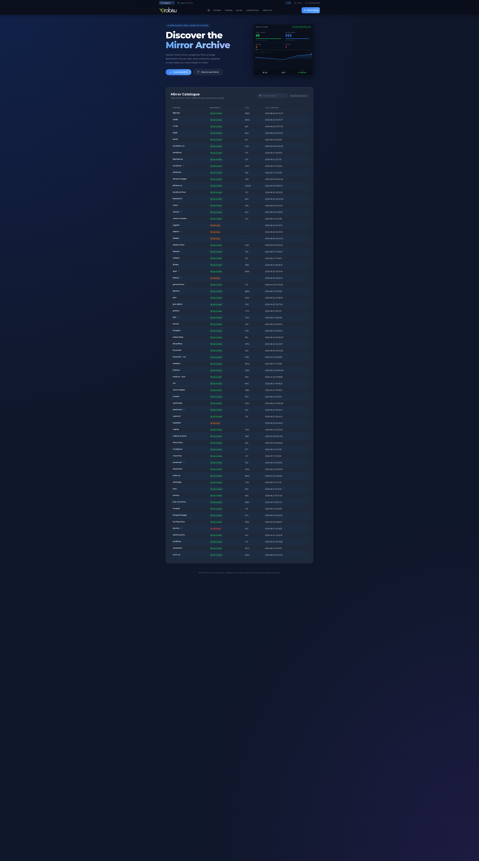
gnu (174, 297)
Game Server (252, 10)
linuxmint (177, 350)
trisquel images (180, 515)
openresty (177, 403)
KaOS (175, 139)
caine (175, 205)
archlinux (177, 166)
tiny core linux (179, 502)
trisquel (176, 508)
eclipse (176, 258)
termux (176, 495)
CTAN (175, 126)
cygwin (176, 225)
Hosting (228, 10)
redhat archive (179, 436)
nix (174, 383)
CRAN (175, 119)
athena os (177, 185)
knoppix (176, 330)
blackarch (177, 198)
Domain (217, 10)
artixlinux (177, 172)
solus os (176, 475)
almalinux (177, 152)
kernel (176, 324)
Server (239, 10)
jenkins (176, 311)
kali (174, 317)
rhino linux (178, 442)
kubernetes (178, 337)
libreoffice (177, 344)
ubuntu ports (179, 535)
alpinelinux (178, 159)
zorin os (176, 555)
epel (175, 271)
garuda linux (178, 284)
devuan (176, 251)
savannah (177, 462)
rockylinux (177, 449)
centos (176, 212)
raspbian (177, 423)
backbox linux (179, 192)
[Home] (208, 10)
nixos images (179, 390)
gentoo (176, 291)
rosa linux (177, 456)
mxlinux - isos (179, 377)
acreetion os (178, 146)
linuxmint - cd (179, 357)
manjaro (176, 363)
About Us (267, 10)
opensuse (177, 409)
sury (175, 489)
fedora (176, 278)
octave (176, 396)
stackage (177, 482)
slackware (177, 469)
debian (176, 231)
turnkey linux (179, 522)
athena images (180, 179)
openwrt (177, 416)
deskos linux (178, 245)
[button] (288, 2)
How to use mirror (210, 72)
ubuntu (176, 528)
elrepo (176, 264)
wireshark (177, 548)
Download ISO (180, 72)
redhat (176, 429)
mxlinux (176, 370)
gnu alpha (177, 304)
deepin (176, 238)
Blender (176, 113)
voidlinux (177, 541)
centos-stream (179, 218)
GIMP (175, 133)
